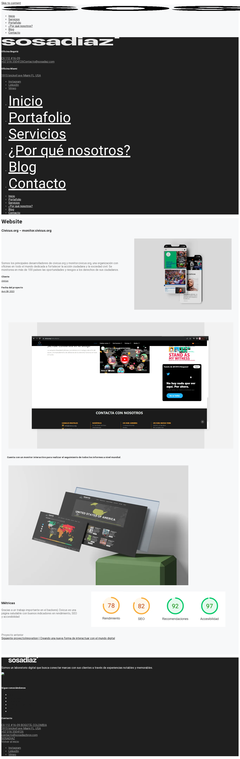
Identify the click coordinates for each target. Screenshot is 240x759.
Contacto (14, 711)
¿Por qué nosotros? (20, 704)
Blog (11, 708)
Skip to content (11, 3)
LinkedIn (13, 85)
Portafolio (14, 698)
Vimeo (12, 88)
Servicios (14, 701)
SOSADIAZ (8, 738)
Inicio (11, 694)
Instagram (14, 81)
